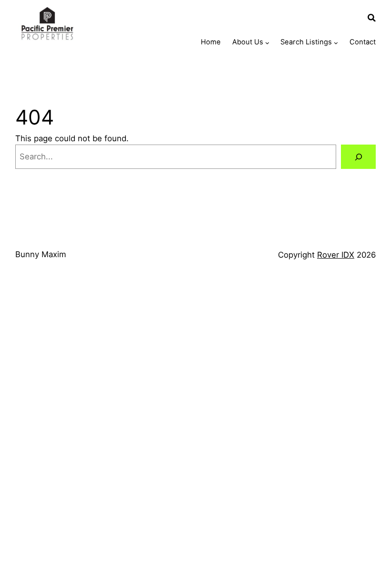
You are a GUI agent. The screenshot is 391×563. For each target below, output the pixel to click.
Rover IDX (335, 255)
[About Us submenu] (267, 43)
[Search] (358, 156)
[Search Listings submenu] (336, 43)
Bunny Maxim (40, 254)
